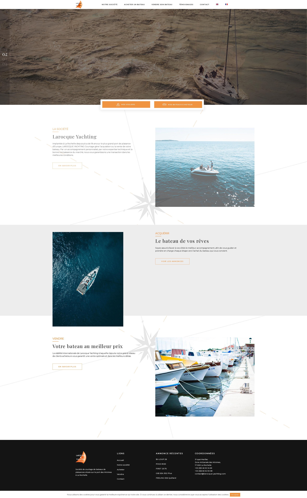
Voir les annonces (172, 261)
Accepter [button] (235, 495)
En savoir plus (67, 367)
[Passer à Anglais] (217, 4)
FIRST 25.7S (161, 468)
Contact (120, 479)
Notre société (123, 465)
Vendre (120, 474)
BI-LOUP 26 (161, 459)
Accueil (120, 460)
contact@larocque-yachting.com (210, 474)
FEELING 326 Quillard (166, 478)
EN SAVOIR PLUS (67, 166)
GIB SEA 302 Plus (164, 473)
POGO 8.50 (161, 464)
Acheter (120, 469)
